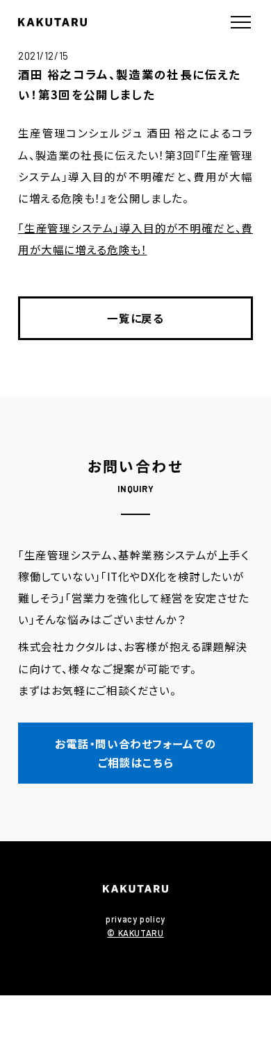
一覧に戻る (135, 318)
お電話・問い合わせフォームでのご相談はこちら (135, 753)
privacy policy (135, 919)
